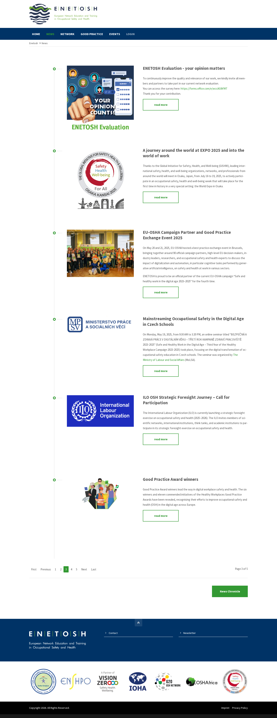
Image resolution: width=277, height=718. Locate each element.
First (34, 569)
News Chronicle (230, 591)
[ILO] (100, 428)
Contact (113, 633)
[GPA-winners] (100, 510)
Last (93, 569)
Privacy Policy (240, 708)
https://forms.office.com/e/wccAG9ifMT (204, 88)
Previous (46, 569)
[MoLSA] (100, 325)
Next (84, 569)
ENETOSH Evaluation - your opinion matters (184, 68)
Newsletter (189, 633)
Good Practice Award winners (170, 479)
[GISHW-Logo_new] (100, 181)
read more (161, 105)
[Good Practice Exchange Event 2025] (100, 253)
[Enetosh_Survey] (100, 99)
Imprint (225, 708)
